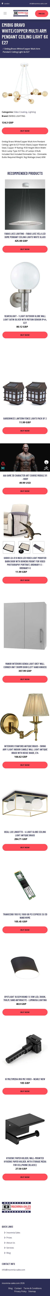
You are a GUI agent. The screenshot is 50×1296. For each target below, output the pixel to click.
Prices (42, 13)
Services (10, 1247)
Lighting (32, 112)
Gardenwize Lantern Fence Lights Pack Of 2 (25, 418)
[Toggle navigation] (5, 13)
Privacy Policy (20, 1291)
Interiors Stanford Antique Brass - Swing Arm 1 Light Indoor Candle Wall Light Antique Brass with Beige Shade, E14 (25, 749)
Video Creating (20, 112)
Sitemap (32, 1291)
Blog (8, 1253)
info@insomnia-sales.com (38, 4)
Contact (18, 1288)
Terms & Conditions (33, 1288)
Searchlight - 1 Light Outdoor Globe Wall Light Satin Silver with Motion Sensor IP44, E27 (25, 319)
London (6, 4)
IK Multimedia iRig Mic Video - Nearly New (25, 1079)
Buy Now (25, 131)
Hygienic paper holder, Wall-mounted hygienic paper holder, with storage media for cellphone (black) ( (25, 1161)
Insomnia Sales (13, 1232)
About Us (10, 1242)
